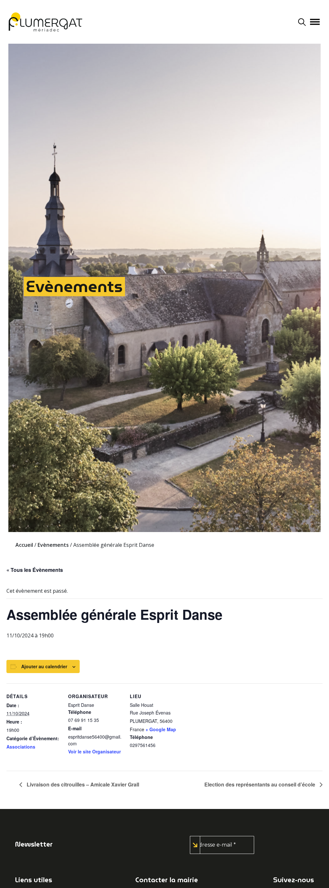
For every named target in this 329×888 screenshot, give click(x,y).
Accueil (24, 544)
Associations (20, 746)
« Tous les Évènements (34, 569)
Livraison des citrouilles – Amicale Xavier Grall (82, 784)
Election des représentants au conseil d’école (260, 784)
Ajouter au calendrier (44, 666)
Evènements (74, 286)
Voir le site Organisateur (94, 751)
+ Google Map (161, 729)
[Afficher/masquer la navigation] (315, 21)
